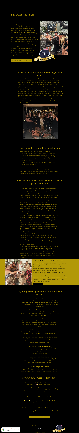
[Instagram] (40, 428)
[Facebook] (38, 428)
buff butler (25, 151)
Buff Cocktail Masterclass (40, 263)
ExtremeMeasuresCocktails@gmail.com (39, 425)
